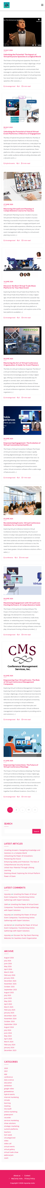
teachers (7, 1132)
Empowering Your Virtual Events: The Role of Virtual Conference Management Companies (22, 682)
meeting (7, 1106)
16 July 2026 (8, 50)
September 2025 (10, 989)
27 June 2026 (8, 204)
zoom (6, 1158)
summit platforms (11, 1129)
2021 (6, 1071)
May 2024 (8, 1036)
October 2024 (9, 1021)
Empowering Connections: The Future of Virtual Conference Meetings (21, 766)
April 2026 (8, 969)
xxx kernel (8, 925)
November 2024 (10, 1018)
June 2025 (8, 998)
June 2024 (8, 1033)
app (5, 1074)
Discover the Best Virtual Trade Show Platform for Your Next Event (20, 287)
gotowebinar (9, 1091)
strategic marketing (11, 1126)
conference (9, 557)
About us (17, 1175)
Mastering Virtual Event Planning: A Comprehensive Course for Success (19, 210)
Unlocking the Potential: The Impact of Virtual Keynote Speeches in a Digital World (22, 55)
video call (7, 1143)
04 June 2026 (8, 599)
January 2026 (9, 978)
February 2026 (9, 975)
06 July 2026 (8, 127)
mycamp (7, 894)
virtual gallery (9, 1149)
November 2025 (10, 984)
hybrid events (10, 163)
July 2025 (7, 995)
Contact (27, 1175)
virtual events (9, 1146)
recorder (7, 1117)
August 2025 (9, 992)
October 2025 (9, 987)
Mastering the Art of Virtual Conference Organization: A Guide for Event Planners (21, 364)
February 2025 (9, 1010)
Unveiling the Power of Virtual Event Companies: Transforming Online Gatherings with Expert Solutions (20, 897)
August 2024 (9, 1027)
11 (29, 810)
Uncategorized (10, 86)
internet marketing (11, 1097)
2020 (6, 1068)
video (6, 1141)
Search (8, 824)
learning (7, 1103)
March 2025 (8, 1007)
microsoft (7, 1109)
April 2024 (8, 1039)
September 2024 (10, 1024)
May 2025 (8, 1001)
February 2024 (9, 1045)
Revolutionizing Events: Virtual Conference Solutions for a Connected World (22, 524)
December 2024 (10, 1016)
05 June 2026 (8, 519)
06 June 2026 (8, 439)
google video (9, 1088)
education (8, 1083)
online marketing (10, 1112)
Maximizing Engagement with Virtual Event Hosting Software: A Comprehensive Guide (22, 604)
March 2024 (8, 1042)
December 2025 (10, 981)
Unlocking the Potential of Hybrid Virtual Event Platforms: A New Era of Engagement (22, 132)
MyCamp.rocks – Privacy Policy (23, 1178)
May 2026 (8, 966)
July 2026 (7, 961)
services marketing (11, 1120)
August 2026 (9, 958)
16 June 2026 (8, 282)
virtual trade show (11, 1152)
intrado (7, 1100)
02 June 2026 (8, 676)
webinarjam (8, 1155)
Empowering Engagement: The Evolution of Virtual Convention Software (22, 444)
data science (9, 1080)
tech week (8, 1135)
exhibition (8, 1086)
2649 (6, 904)
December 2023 (10, 1050)
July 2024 (7, 1030)
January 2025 (9, 1013)
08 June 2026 (8, 359)
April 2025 (8, 1004)
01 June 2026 (8, 761)
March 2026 (8, 972)
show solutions (10, 1123)
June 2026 (8, 963)
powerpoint (8, 1114)
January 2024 (9, 1047)
